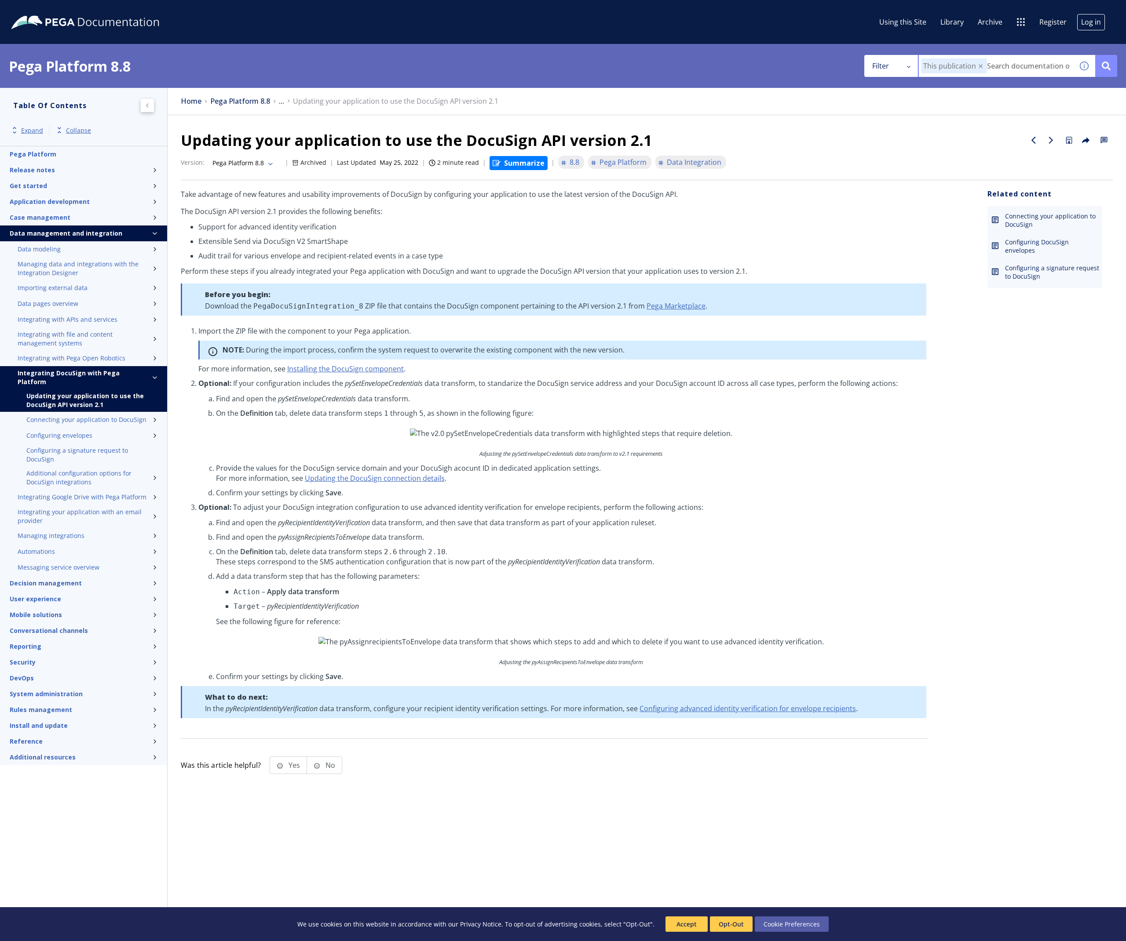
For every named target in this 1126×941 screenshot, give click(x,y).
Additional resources (43, 757)
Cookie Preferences (792, 924)
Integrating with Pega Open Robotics (71, 358)
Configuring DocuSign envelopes (1037, 246)
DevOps (22, 678)
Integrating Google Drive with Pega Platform (82, 497)
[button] (980, 66)
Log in (1091, 22)
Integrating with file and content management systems (65, 338)
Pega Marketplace (676, 306)
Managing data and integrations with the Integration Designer (78, 268)
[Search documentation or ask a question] (1106, 66)
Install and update (39, 725)
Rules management (41, 709)
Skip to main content (39, 10)
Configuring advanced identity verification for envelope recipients (748, 708)
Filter (880, 66)
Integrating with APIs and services (67, 319)
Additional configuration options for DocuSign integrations (79, 477)
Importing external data (53, 287)
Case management (40, 217)
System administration (46, 694)
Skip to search (106, 10)
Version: (193, 162)
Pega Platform (33, 154)
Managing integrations (51, 535)
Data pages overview (48, 303)
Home (191, 101)
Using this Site (902, 22)
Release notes (32, 170)
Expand (32, 130)
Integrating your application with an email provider (80, 516)
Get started (28, 186)
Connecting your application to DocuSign (86, 419)
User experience (35, 599)
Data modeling (39, 249)
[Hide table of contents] (147, 105)
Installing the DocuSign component (345, 369)
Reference (26, 741)
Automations (36, 551)
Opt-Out (731, 924)
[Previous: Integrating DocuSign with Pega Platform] (1033, 140)
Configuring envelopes (59, 435)
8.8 (574, 162)
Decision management (46, 583)
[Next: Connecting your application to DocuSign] (1051, 140)
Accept (686, 924)
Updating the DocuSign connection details (375, 478)
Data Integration (694, 162)
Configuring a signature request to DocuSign (77, 454)
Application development (50, 201)
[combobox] (996, 66)
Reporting (25, 646)
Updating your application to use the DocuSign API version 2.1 (85, 400)
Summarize (524, 163)
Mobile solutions (36, 614)
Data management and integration (66, 233)
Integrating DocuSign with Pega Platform (69, 377)
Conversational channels (49, 630)
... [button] (281, 101)
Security (23, 662)
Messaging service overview (58, 567)
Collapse (78, 130)
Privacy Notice (480, 924)
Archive (990, 22)
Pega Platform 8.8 (240, 101)
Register (1053, 22)
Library (952, 22)
